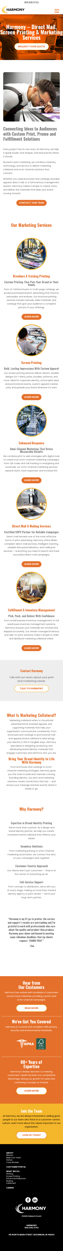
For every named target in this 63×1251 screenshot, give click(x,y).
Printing (9, 1173)
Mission (9, 1155)
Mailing (9, 1181)
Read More (31, 1008)
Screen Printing (13, 1176)
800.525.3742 (31, 2)
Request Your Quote (31, 46)
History (9, 1160)
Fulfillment (11, 1183)
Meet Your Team (13, 1157)
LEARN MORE (31, 316)
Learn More (31, 1090)
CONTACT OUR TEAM (31, 202)
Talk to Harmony (31, 688)
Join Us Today (31, 1135)
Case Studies (12, 1162)
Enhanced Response (16, 1178)
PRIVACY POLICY (34, 1216)
